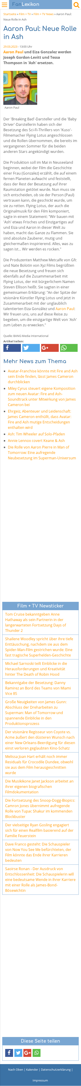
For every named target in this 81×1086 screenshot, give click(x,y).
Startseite (9, 14)
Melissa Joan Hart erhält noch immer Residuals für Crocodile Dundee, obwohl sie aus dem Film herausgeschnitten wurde (39, 764)
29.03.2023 (10, 46)
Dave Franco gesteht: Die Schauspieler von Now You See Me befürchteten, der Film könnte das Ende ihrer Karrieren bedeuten (38, 852)
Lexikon (25, 4)
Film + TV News (44, 14)
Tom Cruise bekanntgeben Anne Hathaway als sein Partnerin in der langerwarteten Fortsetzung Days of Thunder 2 (35, 622)
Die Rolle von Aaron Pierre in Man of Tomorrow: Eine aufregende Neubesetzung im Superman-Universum (42, 452)
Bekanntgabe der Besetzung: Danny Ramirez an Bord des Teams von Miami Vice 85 (38, 688)
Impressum (40, 1080)
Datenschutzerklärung (56, 1069)
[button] (12, 348)
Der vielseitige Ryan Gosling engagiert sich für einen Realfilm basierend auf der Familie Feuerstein (39, 830)
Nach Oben (15, 1069)
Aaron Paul (13, 51)
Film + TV (25, 14)
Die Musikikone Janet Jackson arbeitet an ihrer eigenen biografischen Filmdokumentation (39, 786)
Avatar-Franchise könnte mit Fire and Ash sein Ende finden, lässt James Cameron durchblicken (43, 376)
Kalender (32, 1069)
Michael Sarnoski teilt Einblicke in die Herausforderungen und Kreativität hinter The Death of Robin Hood (36, 669)
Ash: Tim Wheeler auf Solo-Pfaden (36, 434)
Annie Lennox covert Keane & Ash (36, 440)
